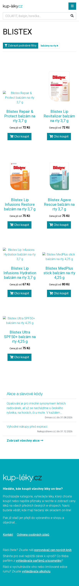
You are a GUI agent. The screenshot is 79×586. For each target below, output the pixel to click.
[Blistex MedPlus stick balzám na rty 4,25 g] (59, 256)
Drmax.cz (50, 417)
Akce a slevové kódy (25, 393)
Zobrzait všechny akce (23, 440)
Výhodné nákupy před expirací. (27, 426)
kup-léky (12, 6)
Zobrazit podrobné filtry (21, 45)
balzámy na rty (49, 45)
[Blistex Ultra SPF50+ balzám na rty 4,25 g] (20, 320)
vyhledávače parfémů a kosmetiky (39, 560)
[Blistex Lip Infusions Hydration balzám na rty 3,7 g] (20, 254)
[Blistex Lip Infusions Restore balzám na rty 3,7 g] (20, 176)
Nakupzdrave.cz (46, 431)
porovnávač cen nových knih (53, 550)
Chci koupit (21, 136)
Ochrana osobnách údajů (33, 534)
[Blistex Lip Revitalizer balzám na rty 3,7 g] (59, 87)
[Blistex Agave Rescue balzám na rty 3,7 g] (59, 176)
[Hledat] (72, 16)
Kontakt (8, 534)
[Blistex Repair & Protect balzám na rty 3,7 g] (20, 98)
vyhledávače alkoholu (36, 571)
